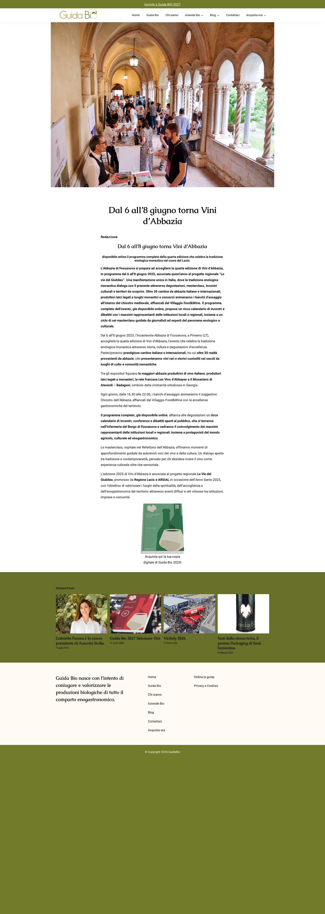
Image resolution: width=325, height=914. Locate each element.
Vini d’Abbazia (156, 341)
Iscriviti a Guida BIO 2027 (162, 4)
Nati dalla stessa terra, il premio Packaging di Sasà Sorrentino (243, 614)
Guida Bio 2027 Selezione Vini (135, 614)
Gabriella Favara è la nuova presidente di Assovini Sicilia (82, 614)
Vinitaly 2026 (189, 614)
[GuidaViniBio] (78, 10)
